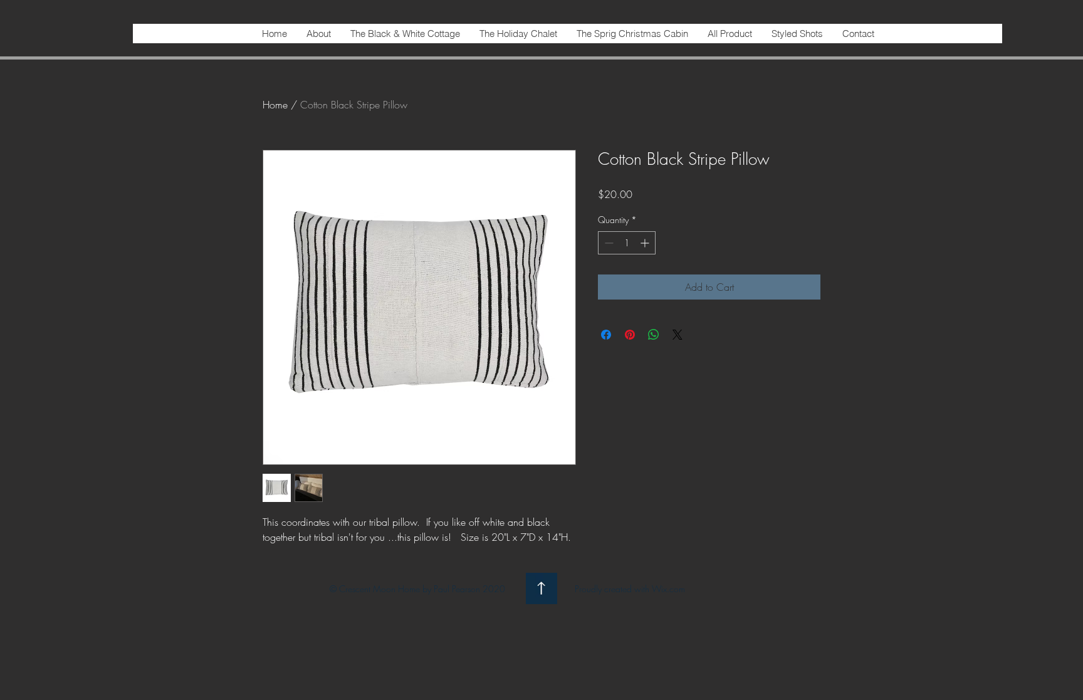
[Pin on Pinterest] (629, 334)
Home (275, 105)
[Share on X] (677, 334)
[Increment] (646, 243)
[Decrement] (607, 243)
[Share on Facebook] (606, 334)
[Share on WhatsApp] (653, 334)
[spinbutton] (626, 243)
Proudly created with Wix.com (630, 589)
